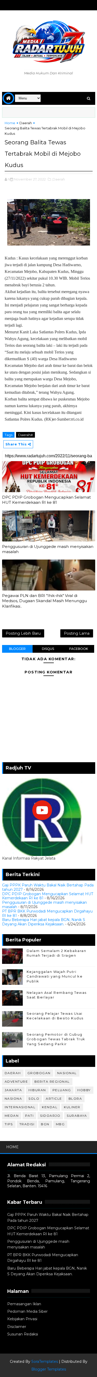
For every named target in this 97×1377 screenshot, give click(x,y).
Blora (75, 1098)
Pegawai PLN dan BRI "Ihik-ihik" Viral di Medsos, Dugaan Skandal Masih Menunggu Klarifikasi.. (44, 601)
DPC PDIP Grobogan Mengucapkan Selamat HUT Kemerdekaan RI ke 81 (46, 500)
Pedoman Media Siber (27, 1311)
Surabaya (77, 1116)
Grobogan (39, 1073)
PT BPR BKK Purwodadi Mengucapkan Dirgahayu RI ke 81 (47, 913)
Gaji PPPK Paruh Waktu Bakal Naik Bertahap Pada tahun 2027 (48, 887)
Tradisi (27, 1124)
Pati (29, 1116)
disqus (48, 649)
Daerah (25, 123)
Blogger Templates (48, 1369)
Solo (33, 1098)
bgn (45, 1124)
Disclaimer (16, 1326)
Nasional (67, 1073)
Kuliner (72, 1107)
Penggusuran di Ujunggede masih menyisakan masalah (47, 549)
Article (54, 1098)
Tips (9, 1124)
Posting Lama (76, 633)
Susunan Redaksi (22, 1334)
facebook (78, 649)
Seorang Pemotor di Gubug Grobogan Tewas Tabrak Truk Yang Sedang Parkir (56, 1039)
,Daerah (58, 179)
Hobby (84, 1090)
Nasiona (13, 1098)
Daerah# (25, 435)
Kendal (49, 1107)
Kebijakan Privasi (22, 1319)
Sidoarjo (50, 1116)
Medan (12, 1116)
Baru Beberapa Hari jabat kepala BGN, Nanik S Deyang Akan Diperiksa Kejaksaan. (43, 921)
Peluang (62, 1090)
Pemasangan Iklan (24, 1304)
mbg (60, 1124)
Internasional (20, 1107)
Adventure (16, 1081)
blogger (17, 649)
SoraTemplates (44, 1361)
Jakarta (13, 1090)
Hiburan (37, 1090)
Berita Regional (52, 1081)
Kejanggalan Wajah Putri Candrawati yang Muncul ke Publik (55, 976)
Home (10, 123)
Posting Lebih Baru (23, 633)
